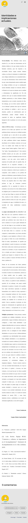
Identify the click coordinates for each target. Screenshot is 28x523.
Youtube (23, 512)
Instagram (9, 512)
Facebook (22, 508)
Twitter (16, 512)
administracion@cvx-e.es (11, 508)
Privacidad (19, 517)
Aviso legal (13, 517)
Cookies (25, 517)
